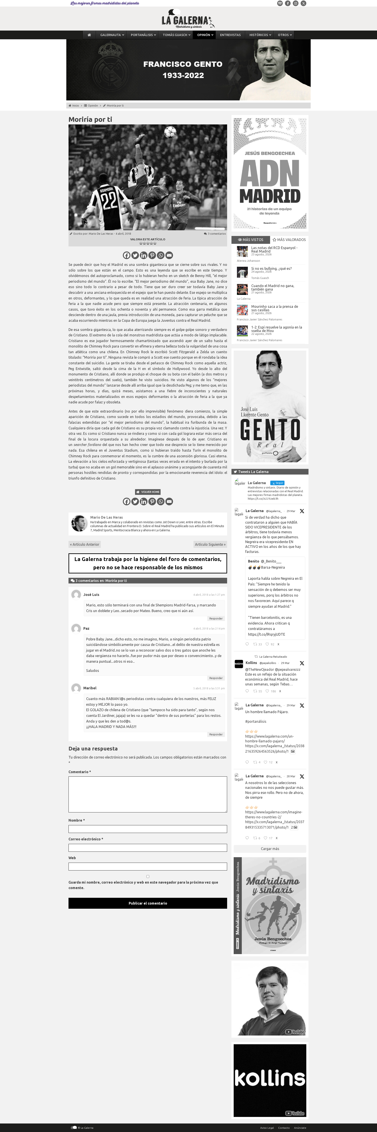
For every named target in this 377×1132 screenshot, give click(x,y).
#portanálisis (255, 721)
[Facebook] (126, 255)
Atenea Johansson (248, 260)
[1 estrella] (141, 243)
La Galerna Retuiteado (273, 656)
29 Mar (291, 511)
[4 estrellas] (151, 243)
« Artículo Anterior (84, 544)
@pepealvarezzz (287, 669)
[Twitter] (135, 255)
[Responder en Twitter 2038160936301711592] (248, 691)
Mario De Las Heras (101, 233)
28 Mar (291, 776)
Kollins (251, 663)
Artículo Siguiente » (210, 544)
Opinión (93, 105)
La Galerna (243, 298)
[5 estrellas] (155, 243)
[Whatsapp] (161, 255)
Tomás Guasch (260, 277)
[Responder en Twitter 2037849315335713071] (248, 838)
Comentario (80, 772)
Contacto (284, 1127)
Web (72, 858)
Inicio (75, 105)
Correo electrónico (86, 839)
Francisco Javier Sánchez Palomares (259, 319)
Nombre (77, 820)
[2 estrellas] (144, 243)
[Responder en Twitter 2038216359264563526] (248, 762)
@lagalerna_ (274, 511)
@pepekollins (268, 663)
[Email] (169, 255)
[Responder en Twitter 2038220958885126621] (248, 645)
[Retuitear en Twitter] (256, 656)
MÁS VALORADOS (291, 240)
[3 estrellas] (148, 243)
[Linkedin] (143, 255)
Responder (216, 618)
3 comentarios (217, 233)
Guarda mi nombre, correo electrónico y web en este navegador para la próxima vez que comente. (143, 885)
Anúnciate (300, 1127)
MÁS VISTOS (252, 240)
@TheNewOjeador (259, 669)
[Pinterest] (152, 255)
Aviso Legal (267, 1127)
